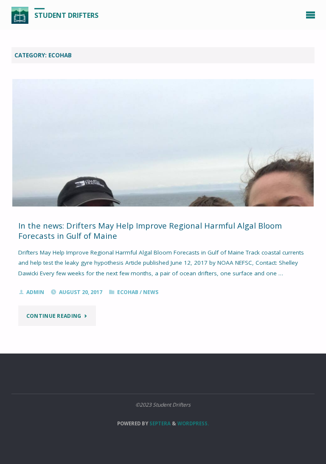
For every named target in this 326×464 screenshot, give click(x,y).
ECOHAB (127, 292)
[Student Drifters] (19, 15)
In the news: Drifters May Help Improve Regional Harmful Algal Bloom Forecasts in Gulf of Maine (150, 230)
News (150, 292)
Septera (159, 423)
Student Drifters (66, 15)
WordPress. (193, 423)
